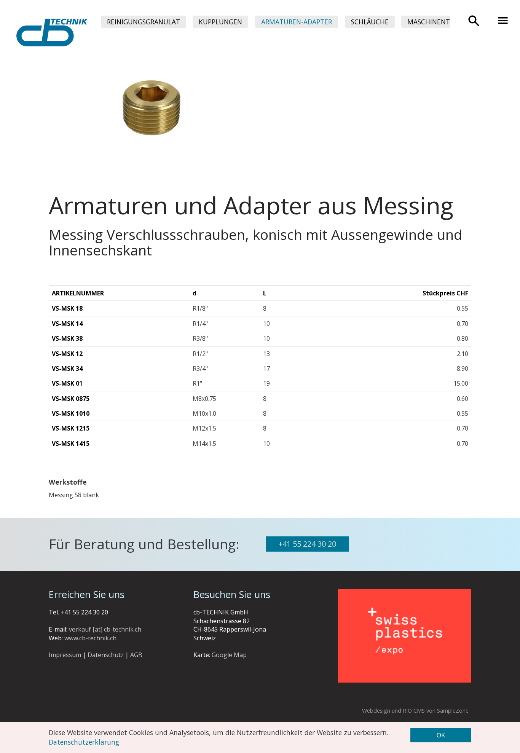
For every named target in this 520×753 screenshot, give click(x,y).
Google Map (229, 655)
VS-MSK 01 (67, 383)
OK (441, 735)
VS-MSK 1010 (70, 413)
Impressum (65, 655)
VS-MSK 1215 (70, 428)
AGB (136, 655)
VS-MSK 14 (67, 323)
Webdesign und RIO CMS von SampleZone (415, 710)
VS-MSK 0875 (70, 398)
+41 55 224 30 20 (307, 544)
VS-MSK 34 (67, 368)
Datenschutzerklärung (84, 742)
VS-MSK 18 (67, 308)
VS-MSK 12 (67, 353)
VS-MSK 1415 (70, 443)
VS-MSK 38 (67, 338)
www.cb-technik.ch (90, 638)
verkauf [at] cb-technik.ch (105, 629)
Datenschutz (106, 655)
